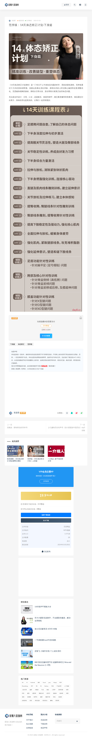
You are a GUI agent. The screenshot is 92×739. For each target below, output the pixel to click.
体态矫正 (21, 344)
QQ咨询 (46, 552)
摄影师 (34, 693)
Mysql (55, 682)
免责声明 (44, 728)
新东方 (48, 693)
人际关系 (24, 689)
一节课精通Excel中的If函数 (45, 640)
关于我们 (29, 720)
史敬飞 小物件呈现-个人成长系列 (48, 651)
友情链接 (29, 728)
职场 (54, 697)
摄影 (28, 693)
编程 (41, 697)
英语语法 (45, 700)
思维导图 (60, 689)
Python (46, 686)
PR (36, 686)
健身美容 (21, 20)
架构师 (61, 693)
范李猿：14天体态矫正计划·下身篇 (32, 369)
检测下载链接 (46, 515)
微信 (48, 689)
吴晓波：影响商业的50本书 (17, 427)
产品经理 (59, 686)
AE (22, 682)
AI (27, 682)
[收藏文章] (67, 413)
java (50, 682)
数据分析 (41, 693)
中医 (52, 686)
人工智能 (66, 686)
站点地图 (29, 724)
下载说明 (44, 724)
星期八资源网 (15, 369)
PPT (32, 686)
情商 (67, 689)
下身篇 (12, 344)
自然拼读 (24, 700)
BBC (39, 682)
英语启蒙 (37, 700)
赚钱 (51, 700)
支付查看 (47, 335)
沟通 (67, 693)
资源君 (16, 413)
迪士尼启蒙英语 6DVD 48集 (46, 629)
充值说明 (44, 720)
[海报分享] (81, 413)
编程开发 (47, 697)
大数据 (36, 689)
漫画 (23, 697)
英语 (31, 700)
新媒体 (55, 693)
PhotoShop (25, 686)
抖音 (23, 693)
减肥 (31, 689)
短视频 (29, 697)
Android (32, 682)
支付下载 (46, 520)
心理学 (53, 689)
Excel (44, 682)
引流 (42, 689)
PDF (60, 682)
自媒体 (60, 697)
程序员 (35, 697)
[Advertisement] (46, 391)
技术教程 (29, 20)
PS (41, 686)
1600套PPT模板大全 (43, 607)
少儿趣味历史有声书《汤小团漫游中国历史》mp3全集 (66, 429)
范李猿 (30, 344)
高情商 (57, 700)
